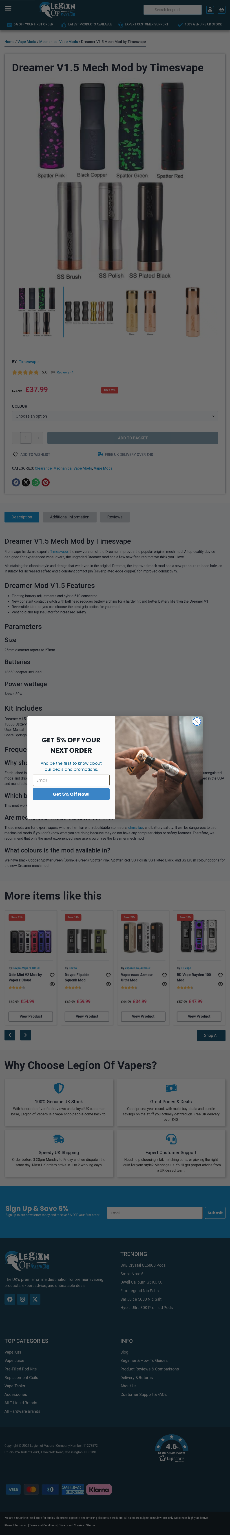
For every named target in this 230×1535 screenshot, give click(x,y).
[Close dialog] (197, 722)
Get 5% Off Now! (71, 794)
